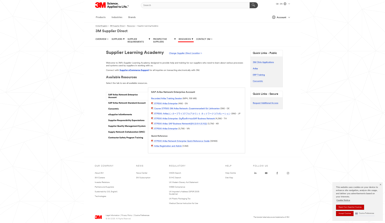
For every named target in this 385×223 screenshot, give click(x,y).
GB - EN (279, 4)
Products (101, 17)
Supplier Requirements (136, 40)
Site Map (229, 178)
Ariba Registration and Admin (168, 146)
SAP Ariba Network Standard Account (127, 103)
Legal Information (113, 215)
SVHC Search (175, 178)
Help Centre (230, 173)
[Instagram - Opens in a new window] (288, 173)
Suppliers (117, 39)
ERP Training (259, 75)
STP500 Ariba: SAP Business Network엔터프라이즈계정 (180, 124)
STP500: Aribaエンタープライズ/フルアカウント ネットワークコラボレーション (192, 114)
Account (281, 17)
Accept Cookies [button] (345, 213)
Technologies (100, 196)
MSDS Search (175, 173)
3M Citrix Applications (263, 62)
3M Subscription (143, 178)
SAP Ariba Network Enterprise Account (123, 96)
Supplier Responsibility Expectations (126, 120)
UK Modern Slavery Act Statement (183, 182)
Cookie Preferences (141, 215)
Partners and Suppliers (104, 187)
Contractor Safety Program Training (125, 138)
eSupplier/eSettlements (120, 115)
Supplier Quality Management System (127, 126)
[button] (365, 213)
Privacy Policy (126, 215)
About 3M (99, 173)
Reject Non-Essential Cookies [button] (350, 207)
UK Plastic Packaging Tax (180, 199)
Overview (100, 39)
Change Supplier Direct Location (184, 53)
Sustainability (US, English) (106, 192)
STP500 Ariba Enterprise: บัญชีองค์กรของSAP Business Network (184, 119)
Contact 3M (203, 39)
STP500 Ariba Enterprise (166, 104)
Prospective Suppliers (160, 40)
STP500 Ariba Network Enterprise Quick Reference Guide (182, 141)
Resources (185, 39)
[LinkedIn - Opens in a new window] (255, 173)
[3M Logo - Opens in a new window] (112, 5)
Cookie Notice (343, 200)
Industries (117, 17)
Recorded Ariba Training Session (166, 98)
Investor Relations (102, 182)
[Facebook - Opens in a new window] (277, 173)
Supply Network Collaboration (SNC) (126, 132)
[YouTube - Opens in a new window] (266, 173)
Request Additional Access (265, 103)
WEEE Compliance (177, 187)
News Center (141, 173)
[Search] (254, 5)
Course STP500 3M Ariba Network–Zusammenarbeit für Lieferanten (187, 109)
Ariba (255, 69)
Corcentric (113, 109)
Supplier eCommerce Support (134, 70)
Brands (132, 17)
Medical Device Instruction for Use (183, 203)
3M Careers (100, 178)
